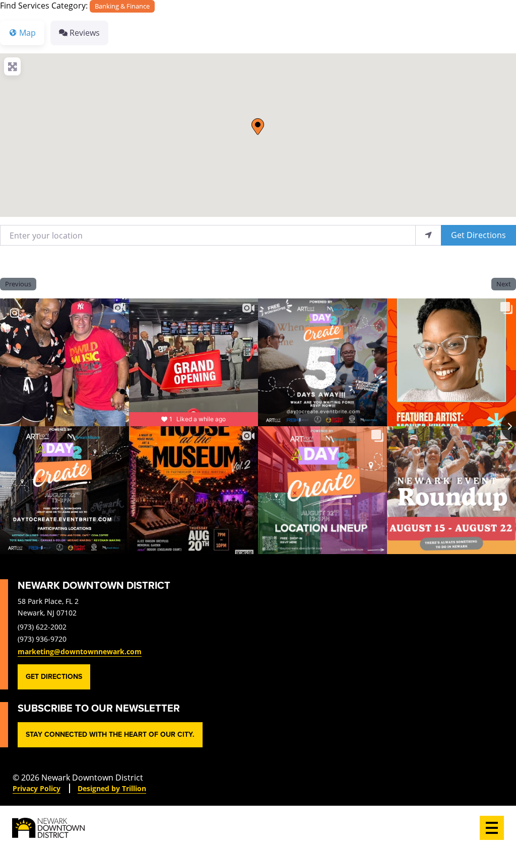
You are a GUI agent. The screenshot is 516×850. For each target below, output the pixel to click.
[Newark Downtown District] (48, 828)
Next (503, 283)
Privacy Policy (36, 788)
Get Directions (478, 234)
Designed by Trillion (112, 788)
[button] (257, 126)
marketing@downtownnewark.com (80, 651)
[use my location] (428, 235)
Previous (18, 283)
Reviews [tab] (85, 32)
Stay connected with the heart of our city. (110, 734)
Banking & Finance (122, 6)
